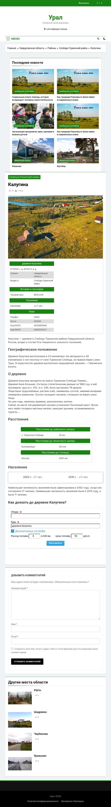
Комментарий (19, 588)
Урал (55, 17)
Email (14, 636)
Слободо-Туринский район (24, 177)
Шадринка (40, 712)
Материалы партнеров (24, 91)
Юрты (37, 690)
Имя (14, 624)
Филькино (84, 3)
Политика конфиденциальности (42, 801)
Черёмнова (41, 733)
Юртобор (61, 166)
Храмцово (40, 755)
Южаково (16, 166)
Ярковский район (22, 160)
